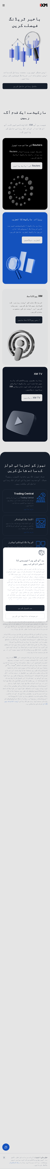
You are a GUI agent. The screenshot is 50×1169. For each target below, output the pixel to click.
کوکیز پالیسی (20, 600)
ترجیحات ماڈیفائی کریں (25, 616)
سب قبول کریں (25, 608)
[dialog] (25, 584)
